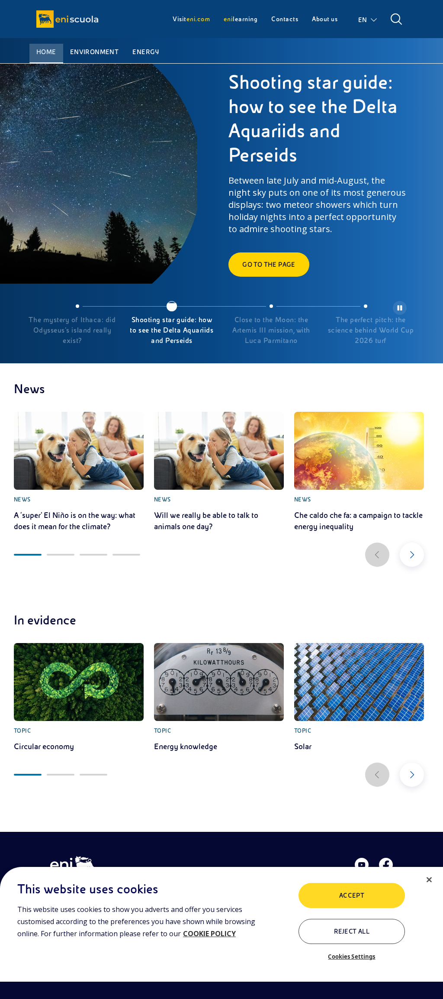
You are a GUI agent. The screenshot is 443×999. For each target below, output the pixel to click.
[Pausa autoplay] (400, 308)
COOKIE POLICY (209, 933)
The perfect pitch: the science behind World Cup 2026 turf (371, 330)
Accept (352, 895)
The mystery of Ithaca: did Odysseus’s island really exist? (72, 330)
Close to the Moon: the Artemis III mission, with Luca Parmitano (271, 330)
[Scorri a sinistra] (377, 555)
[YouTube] (362, 865)
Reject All (352, 931)
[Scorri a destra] (412, 555)
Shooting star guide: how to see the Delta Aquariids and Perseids (171, 330)
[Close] (429, 879)
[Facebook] (386, 865)
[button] (368, 19)
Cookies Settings (351, 956)
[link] (79, 472)
